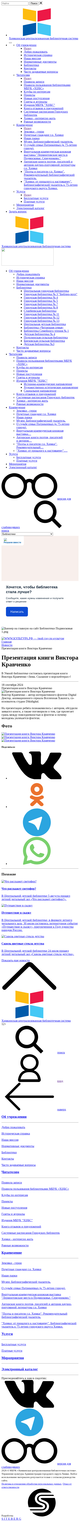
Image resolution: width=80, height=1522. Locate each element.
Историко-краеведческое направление (48, 384)
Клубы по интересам (37, 91)
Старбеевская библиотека (40, 310)
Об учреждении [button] (26, 45)
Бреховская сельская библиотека (44, 340)
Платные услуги (34, 201)
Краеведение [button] (24, 125)
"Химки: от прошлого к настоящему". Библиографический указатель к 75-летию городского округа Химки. (51, 185)
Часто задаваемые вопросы (41, 71)
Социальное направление (40, 390)
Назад (27, 48)
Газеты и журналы (35, 101)
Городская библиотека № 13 (41, 320)
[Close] (10, 42)
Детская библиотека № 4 (39, 334)
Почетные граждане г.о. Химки (44, 134)
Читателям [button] (23, 75)
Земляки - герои (34, 131)
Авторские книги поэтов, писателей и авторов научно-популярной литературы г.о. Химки (49, 165)
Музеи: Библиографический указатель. (48, 141)
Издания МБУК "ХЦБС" (39, 105)
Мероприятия (25, 204)
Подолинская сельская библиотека (46, 337)
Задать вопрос (18, 211)
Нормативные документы (40, 61)
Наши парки (32, 138)
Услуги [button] (20, 191)
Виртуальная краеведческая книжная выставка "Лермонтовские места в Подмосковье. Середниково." (47, 155)
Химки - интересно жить (39, 118)
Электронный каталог (30, 208)
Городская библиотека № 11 (41, 314)
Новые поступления (36, 98)
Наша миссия (32, 58)
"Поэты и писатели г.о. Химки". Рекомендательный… (36, 445)
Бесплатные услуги (36, 198)
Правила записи (34, 81)
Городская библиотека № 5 (41, 300)
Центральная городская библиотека (46, 290)
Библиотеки (31, 65)
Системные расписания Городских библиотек (45, 397)
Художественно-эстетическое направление (51, 387)
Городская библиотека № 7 (41, 304)
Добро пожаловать (35, 51)
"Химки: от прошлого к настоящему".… (42, 450)
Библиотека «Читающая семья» (43, 327)
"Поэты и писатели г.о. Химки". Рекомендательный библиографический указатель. (49, 175)
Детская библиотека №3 (39, 344)
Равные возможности (37, 121)
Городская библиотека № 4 (41, 297)
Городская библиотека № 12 (41, 317)
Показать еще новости (15, 960)
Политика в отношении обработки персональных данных (31, 1483)
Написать (17, 611)
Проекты (29, 95)
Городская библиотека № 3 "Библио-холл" (50, 294)
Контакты (30, 68)
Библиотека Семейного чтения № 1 (46, 330)
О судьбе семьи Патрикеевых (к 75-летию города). (33, 1288)
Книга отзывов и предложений (43, 108)
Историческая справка (38, 55)
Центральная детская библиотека (45, 324)
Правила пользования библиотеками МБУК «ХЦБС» (35, 1188)
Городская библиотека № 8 (41, 307)
